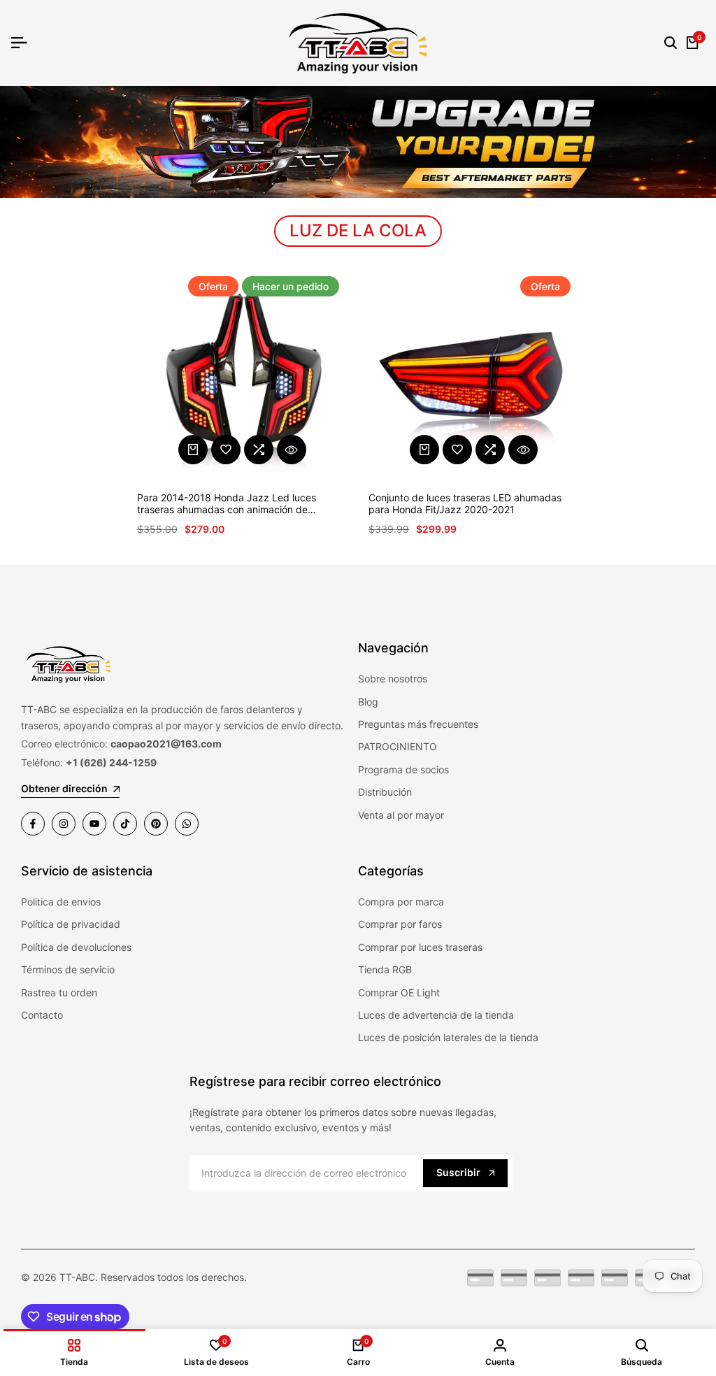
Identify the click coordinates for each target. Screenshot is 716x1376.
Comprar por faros (400, 924)
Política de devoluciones (76, 947)
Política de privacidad (70, 924)
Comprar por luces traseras (420, 947)
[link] (358, 142)
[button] (226, 449)
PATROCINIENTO (397, 746)
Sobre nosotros (392, 679)
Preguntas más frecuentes (418, 724)
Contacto (42, 1015)
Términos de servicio (68, 969)
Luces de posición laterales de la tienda (448, 1037)
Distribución (385, 792)
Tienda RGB (385, 969)
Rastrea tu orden (59, 992)
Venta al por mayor (401, 815)
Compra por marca (401, 902)
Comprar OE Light (399, 992)
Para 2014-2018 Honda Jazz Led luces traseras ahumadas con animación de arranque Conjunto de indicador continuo (230, 504)
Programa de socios (403, 769)
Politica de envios (61, 902)
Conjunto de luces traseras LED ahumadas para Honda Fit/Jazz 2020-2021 (464, 503)
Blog (368, 702)
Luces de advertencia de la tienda (436, 1015)
